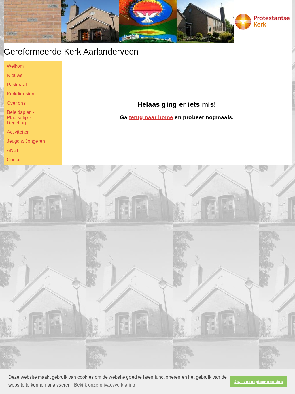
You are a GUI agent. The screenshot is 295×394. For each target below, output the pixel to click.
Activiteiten (18, 132)
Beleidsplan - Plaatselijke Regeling (21, 117)
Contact (15, 159)
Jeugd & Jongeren (26, 141)
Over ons (16, 103)
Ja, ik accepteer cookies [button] (258, 381)
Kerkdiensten (21, 93)
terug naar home (151, 117)
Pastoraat (17, 84)
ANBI (12, 150)
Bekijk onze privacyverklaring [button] (104, 384)
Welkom (15, 66)
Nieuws (15, 75)
